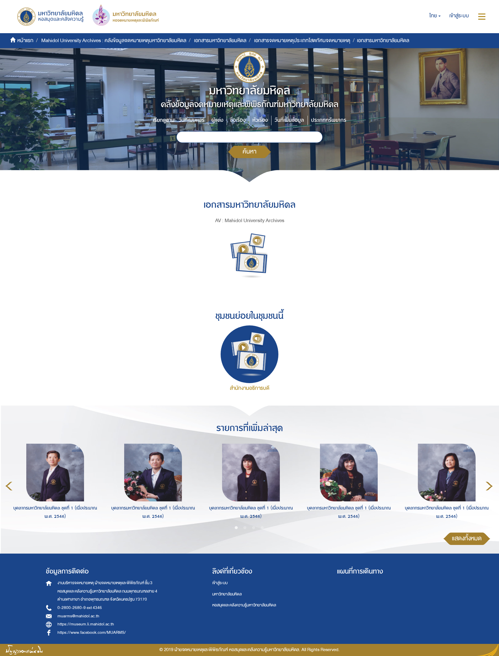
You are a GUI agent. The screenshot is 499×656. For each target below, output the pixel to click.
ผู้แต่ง (217, 120)
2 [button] (245, 528)
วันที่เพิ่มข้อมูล (289, 120)
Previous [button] (9, 486)
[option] (54, 485)
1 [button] (236, 528)
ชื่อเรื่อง (237, 120)
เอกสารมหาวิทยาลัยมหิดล (220, 40)
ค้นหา (249, 151)
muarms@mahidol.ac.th (78, 616)
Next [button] (489, 486)
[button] (435, 16)
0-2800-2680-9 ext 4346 (79, 607)
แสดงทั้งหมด (467, 538)
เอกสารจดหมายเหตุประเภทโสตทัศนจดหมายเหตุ (302, 40)
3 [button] (253, 528)
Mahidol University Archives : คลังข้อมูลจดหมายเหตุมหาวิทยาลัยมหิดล (113, 40)
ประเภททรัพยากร (328, 120)
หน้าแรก (25, 40)
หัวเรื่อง (260, 120)
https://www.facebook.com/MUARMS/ (91, 632)
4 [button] (262, 528)
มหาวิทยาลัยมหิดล (227, 594)
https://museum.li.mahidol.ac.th (85, 624)
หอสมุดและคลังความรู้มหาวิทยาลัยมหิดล (244, 605)
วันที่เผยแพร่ (191, 120)
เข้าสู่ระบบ (220, 582)
